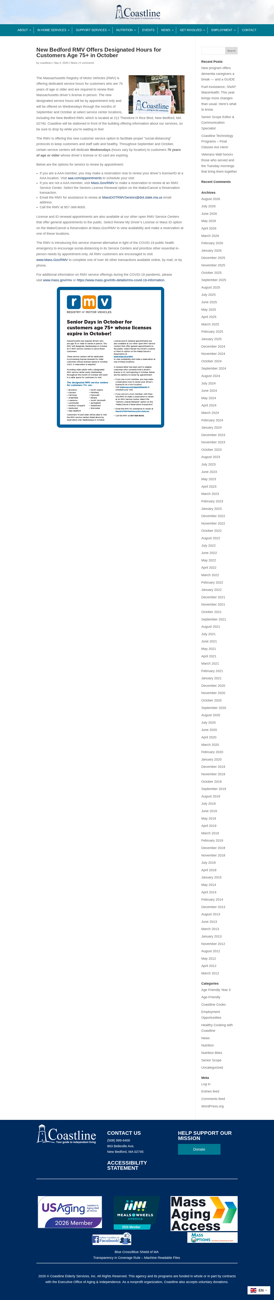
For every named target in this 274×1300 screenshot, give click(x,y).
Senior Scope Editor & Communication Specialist (217, 122)
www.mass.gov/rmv (57, 280)
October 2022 (211, 531)
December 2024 (213, 346)
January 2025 (211, 339)
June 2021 (209, 641)
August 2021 (210, 626)
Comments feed (213, 1099)
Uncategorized (212, 1067)
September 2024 (213, 368)
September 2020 (213, 708)
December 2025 (213, 258)
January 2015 (211, 877)
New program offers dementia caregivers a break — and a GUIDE (218, 73)
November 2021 (213, 604)
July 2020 (208, 722)
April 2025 (208, 317)
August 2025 (210, 287)
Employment (221, 30)
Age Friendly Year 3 (216, 990)
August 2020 (210, 715)
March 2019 (210, 833)
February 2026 (212, 243)
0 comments (86, 62)
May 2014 (208, 885)
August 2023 (210, 457)
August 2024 (210, 376)
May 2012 (208, 958)
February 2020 (212, 752)
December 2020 (213, 686)
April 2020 (208, 737)
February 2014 (212, 899)
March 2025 (210, 324)
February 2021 (212, 671)
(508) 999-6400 (118, 1140)
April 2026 (208, 228)
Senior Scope (211, 1060)
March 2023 (210, 494)
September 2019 (213, 789)
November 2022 (213, 523)
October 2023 (211, 450)
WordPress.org (212, 1106)
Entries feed (210, 1091)
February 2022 (212, 582)
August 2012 (210, 951)
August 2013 (210, 914)
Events (148, 30)
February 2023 (212, 501)
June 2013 (209, 922)
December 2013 (213, 907)
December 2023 (213, 435)
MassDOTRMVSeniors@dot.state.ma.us (132, 197)
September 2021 (213, 619)
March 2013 (210, 929)
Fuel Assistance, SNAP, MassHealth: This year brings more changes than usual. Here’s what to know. (218, 98)
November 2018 (213, 855)
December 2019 (213, 767)
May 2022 (208, 560)
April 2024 (208, 405)
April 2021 (208, 656)
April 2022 (208, 567)
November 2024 (213, 354)
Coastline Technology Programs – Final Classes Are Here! (217, 141)
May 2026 (208, 221)
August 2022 (210, 538)
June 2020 (209, 730)
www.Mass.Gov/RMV (52, 260)
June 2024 (209, 390)
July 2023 (208, 464)
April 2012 (208, 966)
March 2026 (210, 236)
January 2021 (211, 678)
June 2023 (209, 472)
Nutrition (124, 30)
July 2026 (208, 206)
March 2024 (210, 413)
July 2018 (208, 862)
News (165, 30)
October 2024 (211, 361)
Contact (249, 30)
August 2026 (210, 199)
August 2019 (210, 796)
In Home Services (51, 30)
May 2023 (208, 479)
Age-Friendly (210, 997)
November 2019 (213, 774)
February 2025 (212, 331)
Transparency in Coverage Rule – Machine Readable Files (136, 1258)
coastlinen (46, 62)
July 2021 (208, 634)
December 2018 (213, 848)
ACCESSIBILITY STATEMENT (127, 1165)
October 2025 (211, 273)
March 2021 (210, 663)
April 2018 (208, 870)
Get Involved (191, 30)
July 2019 (208, 803)
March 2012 (210, 973)
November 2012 (213, 944)
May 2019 (208, 818)
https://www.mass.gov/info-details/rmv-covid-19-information (120, 280)
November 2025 (213, 265)
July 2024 (208, 383)
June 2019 (209, 811)
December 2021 (213, 597)
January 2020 (211, 759)
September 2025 (213, 280)
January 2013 (211, 936)
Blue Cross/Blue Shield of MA (137, 1252)
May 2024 (208, 398)
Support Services (91, 30)
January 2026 (211, 250)
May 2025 (208, 309)
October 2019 (211, 781)
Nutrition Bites (211, 1053)
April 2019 (208, 826)
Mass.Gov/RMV (102, 183)
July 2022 (208, 545)
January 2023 (211, 509)
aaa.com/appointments (85, 178)
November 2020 (213, 693)
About (23, 30)
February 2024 (212, 420)
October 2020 (211, 700)
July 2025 (208, 295)
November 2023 (213, 442)
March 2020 (210, 745)
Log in (205, 1084)
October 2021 (211, 612)
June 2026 (209, 214)
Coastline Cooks (213, 1004)
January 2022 (211, 590)
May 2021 (208, 649)
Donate (199, 1149)
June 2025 (209, 302)
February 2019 (212, 840)
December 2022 (213, 516)
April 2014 (208, 892)
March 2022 (210, 575)
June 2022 (209, 553)
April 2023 (208, 486)
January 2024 (211, 427)
